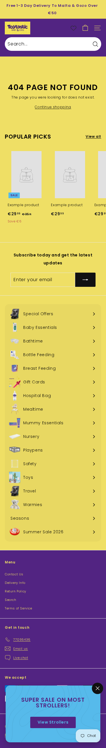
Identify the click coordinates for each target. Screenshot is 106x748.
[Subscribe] (85, 280)
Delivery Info (15, 582)
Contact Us (14, 574)
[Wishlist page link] (73, 28)
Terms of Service (18, 608)
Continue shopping (53, 107)
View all (93, 136)
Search (10, 599)
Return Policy (15, 591)
